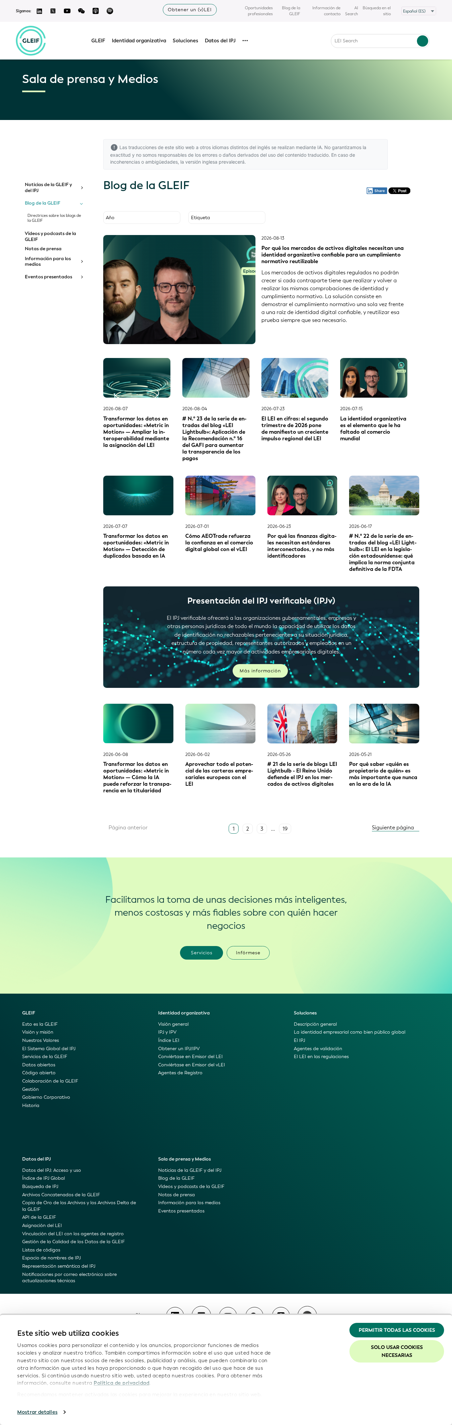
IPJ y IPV (167, 1032)
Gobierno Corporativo (46, 1097)
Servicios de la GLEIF (44, 1056)
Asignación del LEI (42, 1225)
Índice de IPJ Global (43, 1178)
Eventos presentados (48, 277)
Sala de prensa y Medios (184, 1159)
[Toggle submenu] (81, 188)
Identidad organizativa (139, 40)
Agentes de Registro (180, 1073)
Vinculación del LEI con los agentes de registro (73, 1234)
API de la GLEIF (39, 1217)
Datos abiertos (38, 1065)
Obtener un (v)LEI (190, 10)
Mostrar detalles (37, 1412)
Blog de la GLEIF (291, 11)
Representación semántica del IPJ (58, 1266)
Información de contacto (326, 11)
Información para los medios (48, 261)
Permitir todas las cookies (397, 1330)
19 (285, 828)
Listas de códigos (41, 1250)
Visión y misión (37, 1032)
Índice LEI (168, 1040)
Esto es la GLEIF (40, 1024)
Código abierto (39, 1073)
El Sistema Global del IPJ (48, 1049)
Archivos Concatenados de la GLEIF (61, 1195)
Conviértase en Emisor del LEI (190, 1056)
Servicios (201, 953)
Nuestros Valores (40, 1040)
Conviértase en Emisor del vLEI (191, 1065)
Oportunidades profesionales (259, 11)
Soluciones (185, 40)
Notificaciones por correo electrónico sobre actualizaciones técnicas (69, 1277)
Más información (260, 671)
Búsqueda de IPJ (40, 1186)
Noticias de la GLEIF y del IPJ (48, 187)
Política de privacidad (121, 1383)
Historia (30, 1105)
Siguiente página (393, 827)
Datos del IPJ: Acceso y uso (51, 1170)
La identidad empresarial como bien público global (349, 1032)
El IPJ (299, 1040)
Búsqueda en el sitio (377, 11)
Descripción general (315, 1024)
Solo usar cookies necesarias (397, 1351)
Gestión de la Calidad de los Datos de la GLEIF (73, 1242)
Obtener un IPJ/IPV (179, 1049)
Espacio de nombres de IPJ (51, 1258)
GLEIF (98, 40)
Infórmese (248, 953)
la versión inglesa (198, 162)
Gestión (30, 1089)
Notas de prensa (43, 249)
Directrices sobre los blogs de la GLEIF (54, 218)
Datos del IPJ (220, 40)
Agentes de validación (318, 1049)
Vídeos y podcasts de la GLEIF (50, 236)
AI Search (351, 11)
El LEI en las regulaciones (321, 1056)
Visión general (173, 1024)
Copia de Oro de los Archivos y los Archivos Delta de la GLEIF (79, 1206)
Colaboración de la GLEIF (50, 1081)
